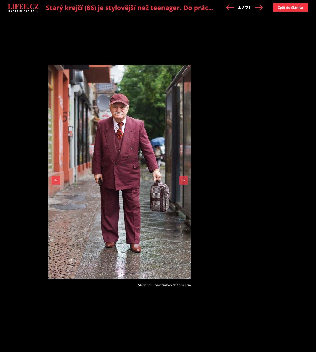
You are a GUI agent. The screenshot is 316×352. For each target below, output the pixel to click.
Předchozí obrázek (56, 181)
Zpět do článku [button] (290, 7)
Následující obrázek (183, 180)
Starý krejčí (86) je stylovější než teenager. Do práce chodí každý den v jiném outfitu (181, 7)
